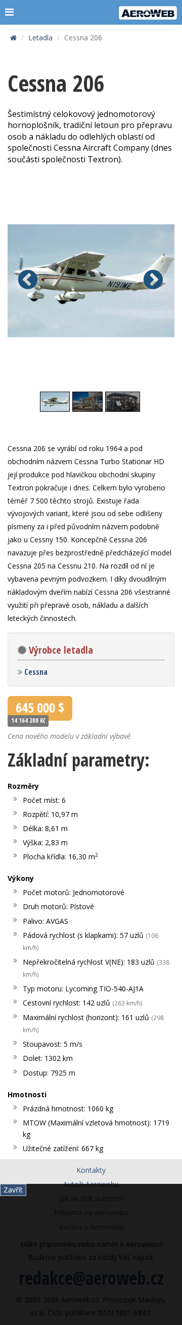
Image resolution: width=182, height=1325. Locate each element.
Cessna (36, 671)
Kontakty (91, 1170)
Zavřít (13, 1189)
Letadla (40, 37)
